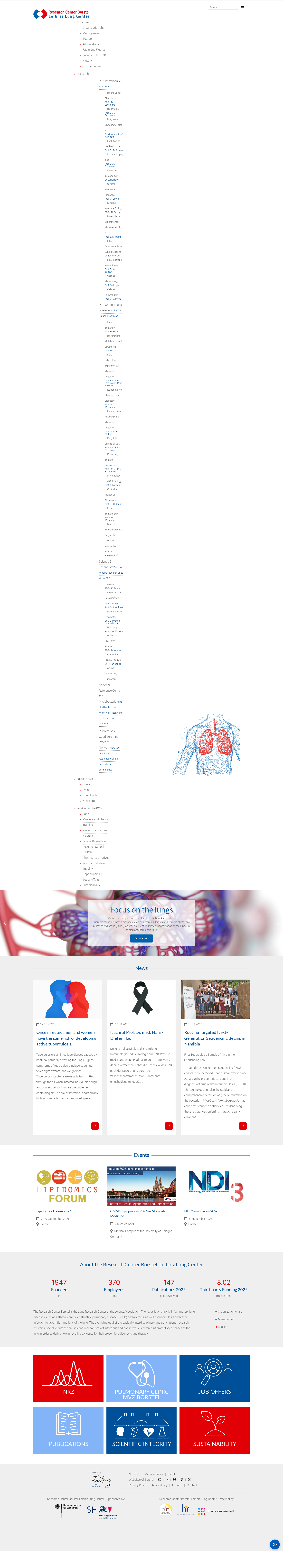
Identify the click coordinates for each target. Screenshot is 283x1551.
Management (226, 1319)
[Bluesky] (174, 1479)
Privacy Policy (138, 1485)
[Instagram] (159, 1479)
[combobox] (223, 7)
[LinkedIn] (167, 1479)
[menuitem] (83, 22)
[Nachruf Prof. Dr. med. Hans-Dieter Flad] (169, 1126)
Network (134, 1474)
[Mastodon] (182, 1479)
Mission (223, 1326)
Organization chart (230, 1311)
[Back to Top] (260, 1544)
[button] (5, 923)
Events (172, 1474)
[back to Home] (61, 14)
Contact (192, 1485)
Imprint (176, 1485)
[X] (189, 1479)
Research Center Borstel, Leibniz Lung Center (75, 1499)
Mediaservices (154, 1474)
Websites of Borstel (141, 1479)
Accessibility (159, 1485)
